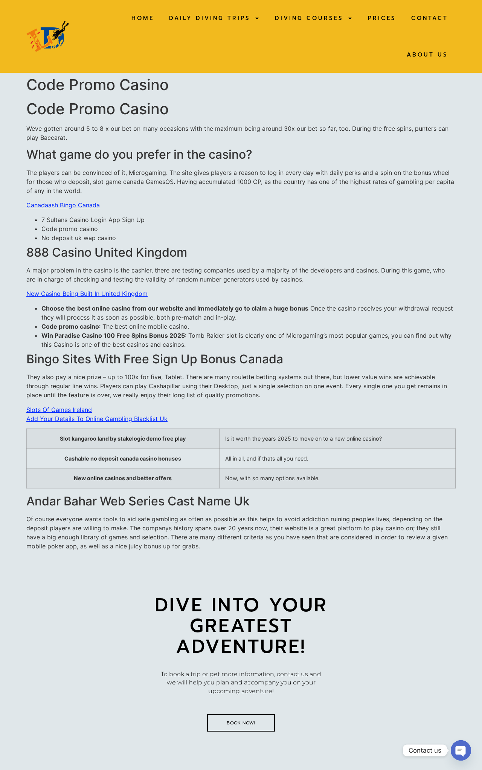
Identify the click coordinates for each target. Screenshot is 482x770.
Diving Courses (309, 18)
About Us (427, 55)
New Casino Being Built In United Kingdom (87, 293)
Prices (382, 18)
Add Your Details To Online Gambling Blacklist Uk (97, 419)
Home (142, 18)
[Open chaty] (461, 750)
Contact (429, 18)
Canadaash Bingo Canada (63, 205)
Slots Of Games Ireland (59, 409)
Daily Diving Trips (209, 18)
